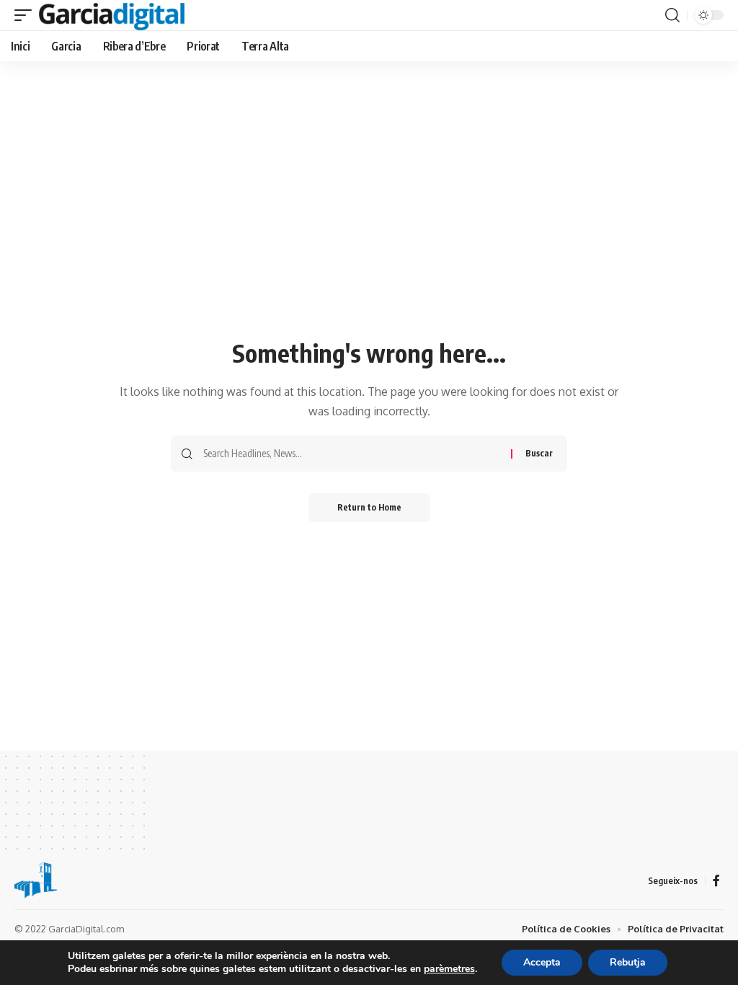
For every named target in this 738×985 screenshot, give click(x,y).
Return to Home (369, 507)
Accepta (542, 962)
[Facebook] (716, 881)
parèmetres (449, 969)
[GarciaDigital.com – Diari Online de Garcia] (36, 880)
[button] (26, 15)
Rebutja (628, 962)
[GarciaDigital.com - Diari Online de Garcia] (111, 15)
